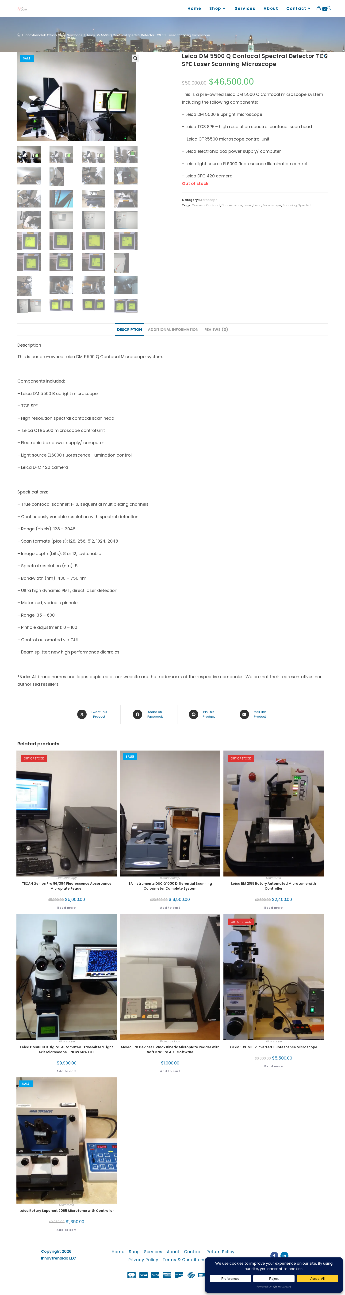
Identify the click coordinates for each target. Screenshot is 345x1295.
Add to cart (170, 908)
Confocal (213, 205)
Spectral (304, 205)
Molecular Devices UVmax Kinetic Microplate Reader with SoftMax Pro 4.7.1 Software (170, 1049)
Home (118, 1252)
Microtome (273, 878)
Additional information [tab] (173, 329)
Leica (257, 205)
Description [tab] (129, 329)
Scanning (290, 205)
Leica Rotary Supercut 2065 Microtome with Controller (66, 1210)
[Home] (18, 35)
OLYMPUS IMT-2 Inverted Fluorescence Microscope (273, 1047)
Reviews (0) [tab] (216, 329)
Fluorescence (232, 205)
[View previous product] (324, 56)
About (173, 1252)
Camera (198, 205)
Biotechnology (67, 878)
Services (153, 1252)
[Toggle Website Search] (329, 8)
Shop (134, 1252)
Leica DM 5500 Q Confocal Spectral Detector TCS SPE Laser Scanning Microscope (148, 35)
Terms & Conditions (184, 1260)
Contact (193, 1252)
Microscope (208, 200)
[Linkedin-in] (284, 1256)
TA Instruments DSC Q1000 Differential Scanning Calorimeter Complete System (170, 886)
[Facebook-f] (274, 1256)
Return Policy (221, 1252)
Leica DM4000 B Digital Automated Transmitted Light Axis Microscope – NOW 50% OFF (66, 1049)
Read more (66, 908)
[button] (135, 58)
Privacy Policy (143, 1260)
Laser (248, 205)
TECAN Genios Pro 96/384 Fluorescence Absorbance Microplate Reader (66, 886)
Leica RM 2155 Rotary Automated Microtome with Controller (273, 886)
